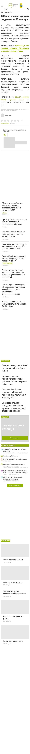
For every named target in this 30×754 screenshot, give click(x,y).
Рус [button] (6, 9)
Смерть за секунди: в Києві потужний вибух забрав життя (15, 368)
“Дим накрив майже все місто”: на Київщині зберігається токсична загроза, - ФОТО (12, 206)
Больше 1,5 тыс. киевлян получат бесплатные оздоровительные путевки (15, 48)
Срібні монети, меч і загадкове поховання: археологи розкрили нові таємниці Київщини (14, 407)
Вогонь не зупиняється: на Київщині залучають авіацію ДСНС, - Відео (14, 303)
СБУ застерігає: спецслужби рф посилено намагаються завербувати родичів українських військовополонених (14, 289)
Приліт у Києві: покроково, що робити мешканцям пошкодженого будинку (14, 221)
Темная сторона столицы (13, 427)
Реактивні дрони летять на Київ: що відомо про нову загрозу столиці (13, 234)
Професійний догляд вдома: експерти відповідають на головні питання (14, 258)
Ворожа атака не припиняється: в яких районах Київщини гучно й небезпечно (14, 380)
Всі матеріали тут (15, 438)
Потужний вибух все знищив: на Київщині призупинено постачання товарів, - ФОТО (14, 393)
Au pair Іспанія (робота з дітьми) (13, 617)
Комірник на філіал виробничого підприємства (14, 592)
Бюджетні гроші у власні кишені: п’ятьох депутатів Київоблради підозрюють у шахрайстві (13, 273)
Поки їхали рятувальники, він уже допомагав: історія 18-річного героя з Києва (14, 246)
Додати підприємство (15, 485)
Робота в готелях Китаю (13, 582)
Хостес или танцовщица (13, 560)
